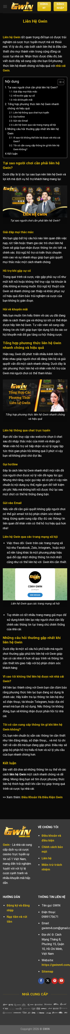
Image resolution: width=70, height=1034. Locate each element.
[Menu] (5, 6)
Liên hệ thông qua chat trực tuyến (31, 112)
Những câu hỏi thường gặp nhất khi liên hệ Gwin (33, 131)
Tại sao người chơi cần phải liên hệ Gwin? (32, 87)
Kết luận (12, 153)
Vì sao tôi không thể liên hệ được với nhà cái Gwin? (36, 139)
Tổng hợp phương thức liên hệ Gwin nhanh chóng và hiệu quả (33, 106)
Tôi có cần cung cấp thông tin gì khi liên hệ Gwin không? (36, 147)
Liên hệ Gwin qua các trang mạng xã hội (34, 124)
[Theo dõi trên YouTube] (61, 981)
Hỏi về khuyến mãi (22, 99)
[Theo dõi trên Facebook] (41, 981)
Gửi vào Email (20, 120)
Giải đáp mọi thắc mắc (25, 91)
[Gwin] (22, 6)
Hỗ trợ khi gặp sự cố (24, 95)
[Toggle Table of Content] (59, 82)
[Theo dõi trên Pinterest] (55, 981)
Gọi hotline (19, 116)
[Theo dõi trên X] (48, 981)
